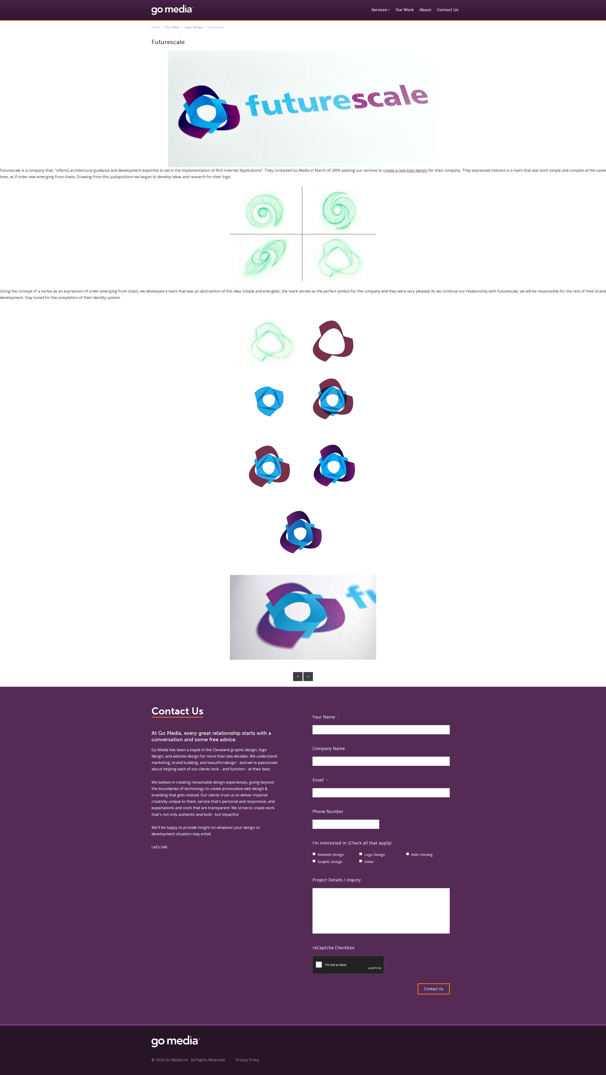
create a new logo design (405, 170)
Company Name (328, 748)
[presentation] (348, 965)
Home (156, 27)
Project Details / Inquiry (336, 880)
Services (379, 9)
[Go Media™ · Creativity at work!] (173, 9)
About (425, 9)
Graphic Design (330, 861)
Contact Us (447, 9)
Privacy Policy (247, 1059)
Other (369, 861)
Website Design (331, 854)
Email (320, 780)
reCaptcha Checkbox (333, 947)
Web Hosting (422, 854)
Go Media (160, 749)
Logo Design (193, 27)
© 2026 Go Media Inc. (170, 1059)
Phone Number (327, 811)
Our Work (405, 9)
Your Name (325, 717)
